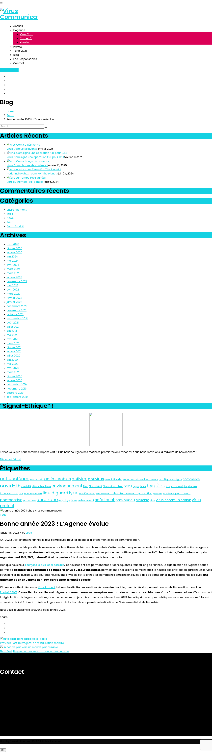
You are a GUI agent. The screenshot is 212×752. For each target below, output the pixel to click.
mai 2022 (12, 285)
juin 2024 (12, 256)
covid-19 (10, 485)
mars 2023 (13, 273)
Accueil (18, 26)
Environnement (17, 210)
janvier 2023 (14, 277)
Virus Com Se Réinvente (22, 149)
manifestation (87, 493)
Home (10, 111)
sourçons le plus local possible (44, 565)
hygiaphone (139, 486)
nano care (100, 494)
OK (2, 750)
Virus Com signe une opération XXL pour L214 (35, 157)
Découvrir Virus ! (10, 459)
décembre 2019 (17, 384)
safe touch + (125, 500)
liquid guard (55, 493)
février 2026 (14, 248)
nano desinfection (117, 493)
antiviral (79, 478)
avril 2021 (12, 339)
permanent (182, 493)
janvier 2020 (14, 380)
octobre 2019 (15, 393)
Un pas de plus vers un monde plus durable (41, 651)
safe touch (105, 499)
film (85, 486)
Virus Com (26, 34)
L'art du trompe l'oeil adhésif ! (26, 182)
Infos (10, 214)
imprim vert (190, 486)
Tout (10, 115)
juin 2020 (12, 360)
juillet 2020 (13, 356)
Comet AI (26, 38)
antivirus (96, 478)
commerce (191, 479)
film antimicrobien (113, 486)
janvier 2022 (14, 302)
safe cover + (86, 500)
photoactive (11, 499)
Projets (17, 47)
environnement (67, 486)
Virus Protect (46, 587)
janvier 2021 (14, 351)
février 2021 (14, 347)
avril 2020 (13, 368)
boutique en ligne (170, 479)
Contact (18, 63)
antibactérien (14, 479)
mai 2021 (12, 335)
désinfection (41, 486)
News (10, 218)
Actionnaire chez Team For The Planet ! (32, 173)
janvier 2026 (14, 252)
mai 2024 (13, 261)
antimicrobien (57, 478)
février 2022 (14, 298)
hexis (128, 486)
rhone (74, 500)
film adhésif (95, 486)
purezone (29, 500)
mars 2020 (13, 372)
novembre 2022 (17, 281)
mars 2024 (14, 269)
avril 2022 (13, 289)
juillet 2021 (13, 327)
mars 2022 (13, 294)
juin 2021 (12, 331)
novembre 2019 (16, 389)
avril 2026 (13, 244)
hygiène (156, 485)
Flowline (25, 42)
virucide (142, 500)
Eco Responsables (25, 59)
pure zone (47, 499)
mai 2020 (12, 364)
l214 (21, 493)
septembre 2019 (17, 397)
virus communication (173, 500)
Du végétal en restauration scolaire (41, 643)
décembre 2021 (17, 306)
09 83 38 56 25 (9, 70)
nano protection (141, 493)
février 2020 (14, 376)
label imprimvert (33, 493)
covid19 (26, 486)
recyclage (64, 500)
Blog (16, 55)
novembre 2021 (16, 310)
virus (152, 500)
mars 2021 (13, 343)
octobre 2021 (15, 314)
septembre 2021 (17, 318)
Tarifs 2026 (20, 51)
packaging (157, 494)
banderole (151, 479)
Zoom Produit (15, 226)
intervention (9, 493)
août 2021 (13, 323)
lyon (74, 492)
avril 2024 (13, 265)
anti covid (37, 479)
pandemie (169, 493)
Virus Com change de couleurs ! (27, 165)
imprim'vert (175, 486)
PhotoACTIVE (8, 592)
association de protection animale (124, 479)
